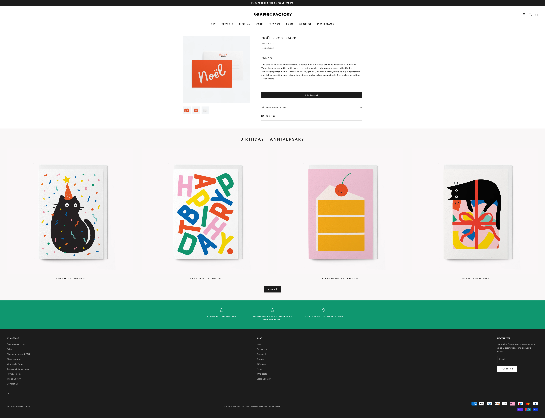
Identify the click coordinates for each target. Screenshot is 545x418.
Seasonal (244, 24)
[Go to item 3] (205, 110)
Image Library (14, 379)
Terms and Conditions (18, 369)
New (213, 24)
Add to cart (311, 95)
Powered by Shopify (269, 406)
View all (272, 289)
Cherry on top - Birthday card (340, 279)
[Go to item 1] (187, 110)
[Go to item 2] (196, 110)
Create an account (16, 344)
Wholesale (305, 24)
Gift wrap (275, 24)
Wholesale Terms (15, 364)
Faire (9, 349)
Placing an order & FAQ (18, 354)
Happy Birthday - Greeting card (205, 279)
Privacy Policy (14, 374)
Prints (290, 24)
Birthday (252, 139)
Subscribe (507, 369)
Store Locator (325, 24)
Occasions (227, 24)
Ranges (259, 24)
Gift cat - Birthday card (475, 279)
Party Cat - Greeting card (70, 279)
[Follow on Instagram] (8, 393)
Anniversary (287, 139)
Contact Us (12, 384)
